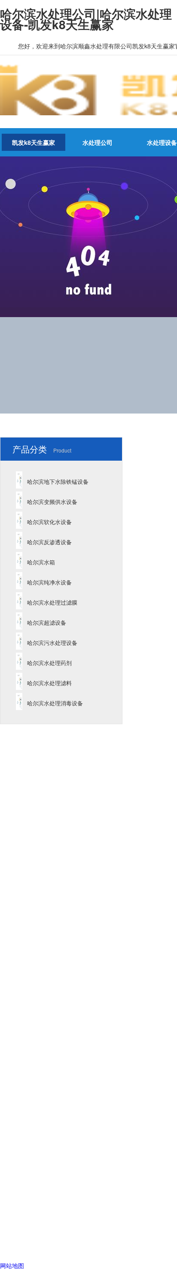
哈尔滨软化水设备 (49, 522)
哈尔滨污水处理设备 (52, 642)
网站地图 (12, 1265)
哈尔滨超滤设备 (46, 622)
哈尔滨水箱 (41, 562)
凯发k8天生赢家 (33, 142)
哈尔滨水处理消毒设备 (55, 703)
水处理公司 (97, 142)
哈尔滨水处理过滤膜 (52, 602)
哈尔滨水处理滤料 (49, 683)
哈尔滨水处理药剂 (49, 663)
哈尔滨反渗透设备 (49, 542)
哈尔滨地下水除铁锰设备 (57, 481)
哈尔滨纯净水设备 (49, 582)
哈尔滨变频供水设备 (52, 502)
